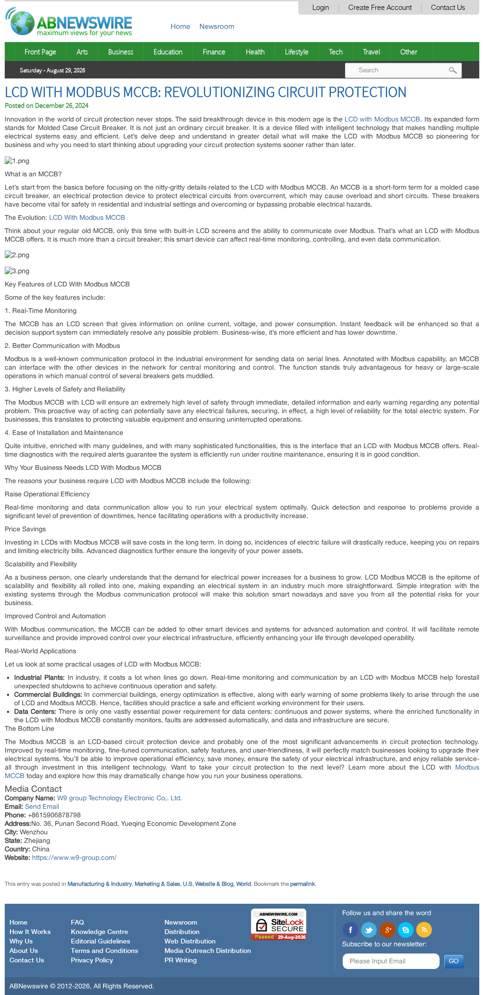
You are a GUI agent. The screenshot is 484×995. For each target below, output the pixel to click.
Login (320, 7)
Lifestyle (297, 51)
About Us (23, 951)
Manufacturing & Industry (100, 884)
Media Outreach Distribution (207, 951)
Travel (371, 51)
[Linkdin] (387, 931)
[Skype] (406, 931)
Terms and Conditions (104, 951)
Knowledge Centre (99, 932)
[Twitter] (369, 931)
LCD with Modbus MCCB (382, 119)
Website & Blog (214, 884)
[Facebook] (350, 931)
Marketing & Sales (157, 884)
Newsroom (216, 26)
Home (180, 26)
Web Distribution (190, 941)
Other (408, 51)
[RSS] (424, 931)
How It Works (30, 932)
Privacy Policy (92, 960)
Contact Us (448, 7)
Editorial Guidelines (100, 941)
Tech (336, 51)
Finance (214, 51)
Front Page (40, 51)
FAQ (77, 922)
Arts (82, 51)
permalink (302, 884)
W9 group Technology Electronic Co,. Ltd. (119, 798)
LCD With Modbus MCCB (87, 217)
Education (168, 51)
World (243, 884)
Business (120, 51)
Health (255, 51)
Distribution (181, 932)
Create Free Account (380, 7)
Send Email (42, 806)
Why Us (21, 941)
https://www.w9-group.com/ (74, 857)
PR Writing (180, 960)
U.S (187, 884)
